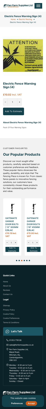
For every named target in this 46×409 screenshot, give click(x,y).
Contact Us (7, 294)
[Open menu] (38, 6)
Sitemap (6, 305)
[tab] (16, 260)
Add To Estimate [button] (13, 111)
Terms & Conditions (11, 322)
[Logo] (18, 5)
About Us (7, 286)
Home (5, 282)
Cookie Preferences (11, 318)
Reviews (6, 290)
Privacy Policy (9, 310)
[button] (39, 39)
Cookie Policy (8, 314)
